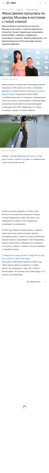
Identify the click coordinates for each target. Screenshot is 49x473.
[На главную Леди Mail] (12, 3)
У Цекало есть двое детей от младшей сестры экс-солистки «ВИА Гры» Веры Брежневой (23, 258)
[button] (24, 62)
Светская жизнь (32, 9)
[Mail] (7, 3)
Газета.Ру (20, 9)
